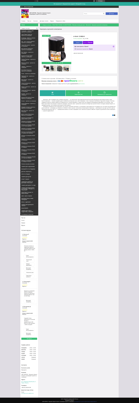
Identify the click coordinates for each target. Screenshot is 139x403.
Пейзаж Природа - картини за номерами (28, 60)
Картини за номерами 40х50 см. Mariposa (28, 143)
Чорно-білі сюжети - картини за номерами (28, 45)
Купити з (85, 42)
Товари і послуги (25, 28)
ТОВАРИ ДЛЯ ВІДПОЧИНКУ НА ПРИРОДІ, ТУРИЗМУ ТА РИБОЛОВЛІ (27, 188)
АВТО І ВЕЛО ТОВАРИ (26, 196)
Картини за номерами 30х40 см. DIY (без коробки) (28, 125)
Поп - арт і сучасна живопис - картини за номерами (28, 42)
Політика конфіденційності (91, 401)
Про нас (29, 21)
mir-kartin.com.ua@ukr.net (27, 393)
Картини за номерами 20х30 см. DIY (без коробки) (28, 122)
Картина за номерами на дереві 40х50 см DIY (27, 118)
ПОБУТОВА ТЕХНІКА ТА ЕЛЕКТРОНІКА (61, 24)
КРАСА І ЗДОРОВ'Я (25, 202)
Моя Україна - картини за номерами (27, 53)
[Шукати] (103, 13)
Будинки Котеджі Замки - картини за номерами (27, 56)
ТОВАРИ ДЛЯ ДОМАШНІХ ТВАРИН (27, 205)
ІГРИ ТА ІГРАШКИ (25, 174)
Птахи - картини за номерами (28, 73)
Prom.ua (76, 399)
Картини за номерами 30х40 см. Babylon (28, 147)
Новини (23, 222)
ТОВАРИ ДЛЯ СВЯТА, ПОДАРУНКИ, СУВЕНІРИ (27, 211)
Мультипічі (88, 24)
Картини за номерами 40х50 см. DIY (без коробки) (28, 129)
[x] (114, 115)
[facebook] (113, 115)
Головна (23, 21)
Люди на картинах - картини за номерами (28, 87)
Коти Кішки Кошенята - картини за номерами (26, 70)
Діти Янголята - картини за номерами (27, 111)
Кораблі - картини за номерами (26, 94)
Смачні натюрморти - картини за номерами (28, 84)
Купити (77, 42)
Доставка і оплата (44, 21)
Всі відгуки (29, 338)
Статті (22, 220)
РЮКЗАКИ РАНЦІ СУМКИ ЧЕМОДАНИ (27, 199)
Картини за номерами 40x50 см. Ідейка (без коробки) (28, 132)
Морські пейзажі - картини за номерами (28, 63)
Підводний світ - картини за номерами (27, 76)
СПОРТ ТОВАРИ (25, 179)
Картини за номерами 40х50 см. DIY (28, 136)
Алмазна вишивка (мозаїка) (27, 164)
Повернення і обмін (60, 21)
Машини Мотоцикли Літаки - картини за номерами (28, 98)
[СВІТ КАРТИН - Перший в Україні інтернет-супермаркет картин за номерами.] (25, 13)
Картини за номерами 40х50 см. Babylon (28, 150)
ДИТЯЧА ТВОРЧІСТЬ (26, 171)
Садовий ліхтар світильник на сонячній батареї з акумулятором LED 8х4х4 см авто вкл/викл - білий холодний (29, 321)
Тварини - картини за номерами (26, 67)
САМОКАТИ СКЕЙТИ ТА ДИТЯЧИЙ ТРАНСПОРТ (27, 182)
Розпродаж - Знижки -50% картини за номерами (27, 31)
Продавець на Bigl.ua (69, 400)
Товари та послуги (47, 24)
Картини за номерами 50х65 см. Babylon (28, 154)
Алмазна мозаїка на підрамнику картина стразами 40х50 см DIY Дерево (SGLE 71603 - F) (29, 248)
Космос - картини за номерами (28, 101)
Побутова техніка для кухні (78, 24)
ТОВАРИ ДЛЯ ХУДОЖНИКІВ (28, 166)
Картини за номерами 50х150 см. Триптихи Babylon (28, 157)
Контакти (35, 21)
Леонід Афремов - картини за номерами (28, 104)
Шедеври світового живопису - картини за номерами (28, 107)
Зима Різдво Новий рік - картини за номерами (27, 35)
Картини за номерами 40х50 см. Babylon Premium (28, 161)
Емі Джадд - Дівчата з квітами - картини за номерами (28, 38)
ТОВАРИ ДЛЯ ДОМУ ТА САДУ (28, 185)
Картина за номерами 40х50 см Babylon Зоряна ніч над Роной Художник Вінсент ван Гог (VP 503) (29, 293)
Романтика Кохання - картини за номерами (28, 91)
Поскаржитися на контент (79, 401)
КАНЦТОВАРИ (24, 208)
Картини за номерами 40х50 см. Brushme (28, 139)
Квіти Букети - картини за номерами (27, 80)
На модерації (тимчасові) (27, 214)
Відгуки (52, 21)
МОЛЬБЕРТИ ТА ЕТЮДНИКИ (28, 169)
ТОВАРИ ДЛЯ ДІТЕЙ (26, 176)
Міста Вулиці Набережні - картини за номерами (27, 49)
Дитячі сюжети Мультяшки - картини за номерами (27, 115)
